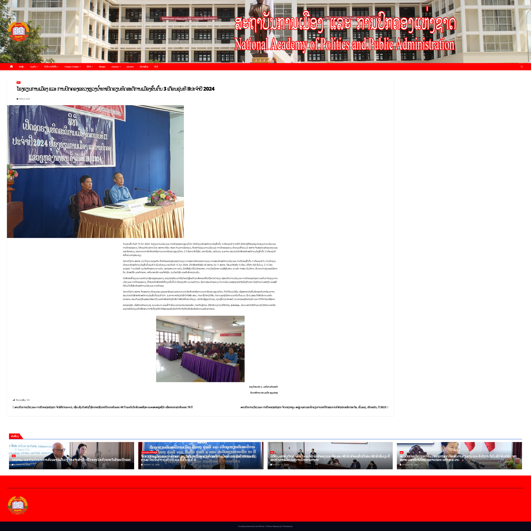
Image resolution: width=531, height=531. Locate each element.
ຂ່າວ (18, 83)
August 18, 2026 (410, 464)
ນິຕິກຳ (89, 66)
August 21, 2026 (281, 464)
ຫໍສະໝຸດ (102, 66)
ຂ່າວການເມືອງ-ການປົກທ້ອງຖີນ (149, 452)
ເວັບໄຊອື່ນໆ (144, 66)
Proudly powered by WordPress (251, 526)
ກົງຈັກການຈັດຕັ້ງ (50, 66)
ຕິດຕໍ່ (156, 66)
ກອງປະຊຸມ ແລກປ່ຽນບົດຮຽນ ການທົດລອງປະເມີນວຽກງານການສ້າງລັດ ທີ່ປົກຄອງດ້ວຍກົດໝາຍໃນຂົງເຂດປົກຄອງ (71, 459)
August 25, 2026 (22, 464)
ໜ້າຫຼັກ (21, 66)
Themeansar (287, 526)
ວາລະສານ (115, 66)
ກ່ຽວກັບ (33, 66)
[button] (522, 66)
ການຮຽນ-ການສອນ (72, 66)
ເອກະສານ (130, 66)
